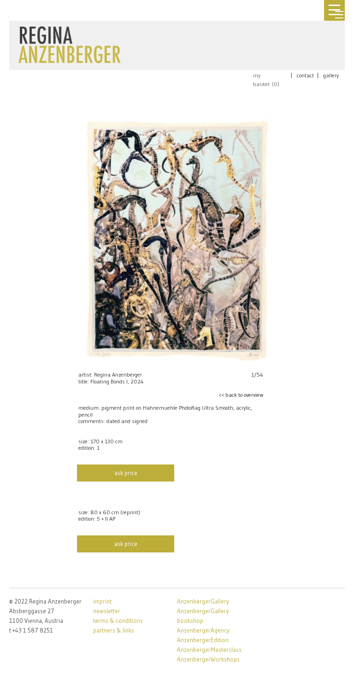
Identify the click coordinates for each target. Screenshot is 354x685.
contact (305, 75)
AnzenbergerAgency (203, 630)
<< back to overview (240, 394)
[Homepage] (69, 42)
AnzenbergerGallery (203, 601)
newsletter (106, 611)
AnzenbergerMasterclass (209, 649)
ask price (125, 472)
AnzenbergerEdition (203, 640)
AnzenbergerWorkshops (208, 659)
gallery (331, 75)
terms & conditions (118, 620)
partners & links (113, 630)
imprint (102, 601)
